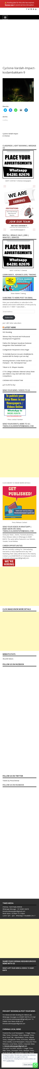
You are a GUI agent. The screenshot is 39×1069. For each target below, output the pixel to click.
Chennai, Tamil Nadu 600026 (12, 907)
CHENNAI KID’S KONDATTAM (13, 380)
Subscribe (9, 317)
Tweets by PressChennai (11, 781)
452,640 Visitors (8, 659)
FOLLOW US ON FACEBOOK (13, 664)
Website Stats (9, 654)
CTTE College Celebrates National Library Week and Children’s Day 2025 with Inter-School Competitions (19, 374)
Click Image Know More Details (17, 609)
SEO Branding (7, 332)
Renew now (9, 5)
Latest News (10, 327)
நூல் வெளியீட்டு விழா (9, 385)
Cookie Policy (10, 1061)
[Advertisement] (19, 43)
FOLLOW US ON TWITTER (13, 776)
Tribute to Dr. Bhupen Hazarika (13, 367)
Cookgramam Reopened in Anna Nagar (16, 350)
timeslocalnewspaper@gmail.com (14, 911)
